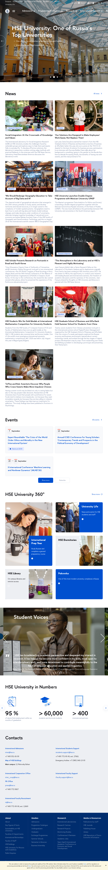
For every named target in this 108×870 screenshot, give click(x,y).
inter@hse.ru (9, 752)
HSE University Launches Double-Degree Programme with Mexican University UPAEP (74, 197)
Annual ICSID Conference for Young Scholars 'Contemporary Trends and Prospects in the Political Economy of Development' (78, 440)
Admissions (27, 10)
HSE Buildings (10, 844)
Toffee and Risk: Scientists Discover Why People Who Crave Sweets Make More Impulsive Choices (28, 385)
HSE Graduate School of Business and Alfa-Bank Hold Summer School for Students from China (77, 322)
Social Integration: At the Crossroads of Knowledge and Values (29, 136)
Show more (45, 480)
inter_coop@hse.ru (12, 777)
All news (96, 93)
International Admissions (14, 748)
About (8, 818)
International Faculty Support (67, 773)
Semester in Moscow (39, 842)
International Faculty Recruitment (18, 798)
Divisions (8, 1)
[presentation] (7, 638)
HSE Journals (88, 825)
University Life (10, 4)
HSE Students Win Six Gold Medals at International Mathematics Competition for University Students (28, 322)
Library (86, 832)
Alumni (57, 1)
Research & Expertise (15, 128)
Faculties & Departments (14, 834)
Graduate (34, 832)
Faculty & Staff (18, 1)
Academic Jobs (48, 1)
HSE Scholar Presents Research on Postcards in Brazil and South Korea (26, 262)
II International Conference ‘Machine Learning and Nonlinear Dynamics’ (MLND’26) (29, 469)
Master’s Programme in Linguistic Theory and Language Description (75, 669)
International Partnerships (32, 1)
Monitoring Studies (64, 832)
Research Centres (64, 825)
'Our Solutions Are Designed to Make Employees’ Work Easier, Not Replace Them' (77, 136)
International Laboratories (66, 822)
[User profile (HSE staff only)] (93, 3)
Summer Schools (37, 839)
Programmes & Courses (49, 10)
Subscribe (62, 480)
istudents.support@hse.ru (65, 752)
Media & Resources (92, 818)
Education (11, 189)
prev (2, 708)
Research (70, 10)
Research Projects (63, 828)
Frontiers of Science (49, 28)
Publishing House (89, 828)
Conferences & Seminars (66, 835)
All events (95, 420)
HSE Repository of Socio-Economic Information (93, 836)
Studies (34, 818)
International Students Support (67, 748)
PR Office (9, 781)
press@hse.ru (10, 785)
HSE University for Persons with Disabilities (14, 848)
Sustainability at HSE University (12, 829)
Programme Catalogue (39, 825)
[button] (51, 672)
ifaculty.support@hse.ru (64, 777)
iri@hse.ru (8, 802)
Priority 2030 (62, 189)
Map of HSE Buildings (13, 760)
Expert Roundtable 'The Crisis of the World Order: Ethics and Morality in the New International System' (27, 440)
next (106, 708)
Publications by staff (91, 822)
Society (60, 128)
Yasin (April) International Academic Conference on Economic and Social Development (66, 845)
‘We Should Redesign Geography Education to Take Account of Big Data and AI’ (28, 197)
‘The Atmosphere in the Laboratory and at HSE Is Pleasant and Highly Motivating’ (77, 262)
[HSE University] (7, 11)
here (84, 864)
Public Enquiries (10, 853)
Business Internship (38, 845)
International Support (90, 10)
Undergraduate (37, 828)
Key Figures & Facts (12, 825)
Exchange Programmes (39, 835)
